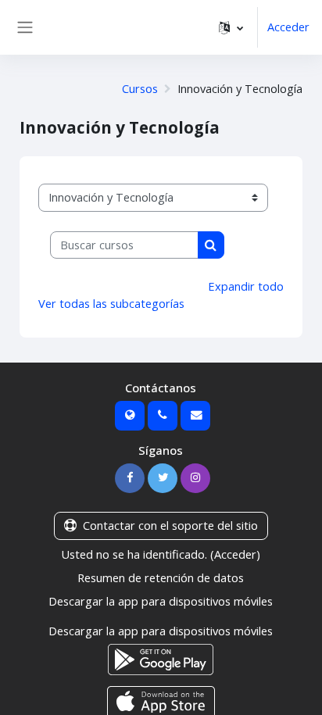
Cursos (140, 88)
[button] (231, 27)
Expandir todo (246, 286)
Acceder (288, 26)
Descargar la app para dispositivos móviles (160, 601)
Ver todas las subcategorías (111, 303)
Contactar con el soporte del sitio (170, 525)
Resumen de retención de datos (160, 577)
